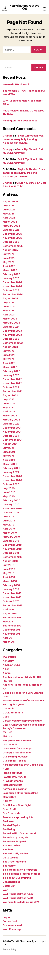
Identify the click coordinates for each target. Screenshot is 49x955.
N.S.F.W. (7, 801)
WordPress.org (12, 929)
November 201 (11, 633)
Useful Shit (9, 885)
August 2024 (10, 298)
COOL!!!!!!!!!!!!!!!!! (13, 712)
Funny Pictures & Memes (17, 740)
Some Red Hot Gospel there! (19, 833)
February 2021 (11, 468)
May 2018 (8, 573)
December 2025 (12, 233)
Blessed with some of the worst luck (24, 700)
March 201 (9, 641)
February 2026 (11, 225)
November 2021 (12, 431)
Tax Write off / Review (15, 853)
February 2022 (11, 419)
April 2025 (9, 266)
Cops (6, 716)
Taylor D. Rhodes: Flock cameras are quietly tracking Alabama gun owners (23, 139)
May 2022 (8, 407)
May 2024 (9, 310)
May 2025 (9, 262)
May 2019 (8, 524)
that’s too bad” (11, 857)
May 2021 (8, 456)
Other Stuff (9, 809)
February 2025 (11, 274)
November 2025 (12, 237)
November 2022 (12, 383)
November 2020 (12, 480)
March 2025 (10, 270)
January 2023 (11, 375)
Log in (6, 917)
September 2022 (13, 391)
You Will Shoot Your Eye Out (24, 7)
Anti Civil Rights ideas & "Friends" (22, 684)
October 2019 (11, 512)
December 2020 (12, 476)
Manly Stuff (9, 797)
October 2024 (11, 290)
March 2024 (10, 318)
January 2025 (11, 278)
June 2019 (9, 520)
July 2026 (9, 205)
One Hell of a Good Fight (17, 805)
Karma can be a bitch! (15, 789)
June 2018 (9, 569)
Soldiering (9, 829)
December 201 (11, 629)
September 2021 (12, 439)
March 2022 (10, 415)
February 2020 (11, 500)
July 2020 (9, 488)
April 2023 (9, 363)
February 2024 (11, 322)
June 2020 (9, 492)
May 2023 (9, 359)
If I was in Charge (13, 780)
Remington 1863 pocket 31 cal (20, 120)
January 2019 (11, 540)
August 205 (9, 613)
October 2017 (11, 601)
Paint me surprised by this (18, 817)
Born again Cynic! (13, 704)
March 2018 (10, 581)
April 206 (8, 609)
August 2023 (10, 346)
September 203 (12, 617)
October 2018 (11, 552)
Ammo (6, 673)
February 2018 (11, 585)
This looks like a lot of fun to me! (21, 873)
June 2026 (9, 209)
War (5, 889)
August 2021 (10, 443)
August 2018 (10, 561)
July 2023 (9, 351)
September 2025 (13, 246)
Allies (6, 669)
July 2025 (9, 254)
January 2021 (11, 472)
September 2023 (13, 342)
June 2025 (9, 258)
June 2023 (9, 355)
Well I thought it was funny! (18, 894)
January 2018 (11, 589)
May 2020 (9, 496)
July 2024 (9, 302)
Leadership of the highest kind (20, 793)
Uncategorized (11, 881)
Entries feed (10, 921)
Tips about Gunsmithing (17, 877)
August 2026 (10, 201)
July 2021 (8, 447)
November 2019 (12, 508)
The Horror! (9, 865)
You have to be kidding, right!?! (21, 902)
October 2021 (11, 435)
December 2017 (12, 593)
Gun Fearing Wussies (15, 756)
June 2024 (9, 306)
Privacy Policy (9, 949)
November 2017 (12, 597)
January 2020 (11, 504)
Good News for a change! (17, 748)
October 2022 (11, 387)
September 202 (12, 625)
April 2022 (9, 411)
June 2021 (9, 452)
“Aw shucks (9, 656)
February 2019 (11, 536)
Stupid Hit (8, 849)
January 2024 (11, 326)
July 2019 (8, 516)
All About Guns (11, 665)
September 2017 (12, 605)
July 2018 (8, 565)
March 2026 (10, 221)
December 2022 (12, 379)
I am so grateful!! (12, 772)
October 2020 (11, 484)
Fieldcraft (8, 736)
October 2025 (11, 241)
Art (4, 688)
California (8, 708)
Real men (8, 821)
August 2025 (10, 250)
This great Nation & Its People (20, 869)
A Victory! (8, 660)
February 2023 (11, 371)
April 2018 (9, 577)
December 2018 (12, 544)
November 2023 (12, 334)
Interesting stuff (12, 784)
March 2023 (10, 367)
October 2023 (11, 338)
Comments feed (12, 925)
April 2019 (9, 528)
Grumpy (7, 135)
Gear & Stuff (10, 744)
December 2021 (12, 427)
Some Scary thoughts (15, 837)
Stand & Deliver (12, 845)
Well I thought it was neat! (18, 898)
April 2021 (9, 460)
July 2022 (8, 399)
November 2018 (12, 548)
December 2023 (12, 330)
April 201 (8, 637)
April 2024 (9, 314)
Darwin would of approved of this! (22, 720)
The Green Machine (14, 861)
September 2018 (12, 557)
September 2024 (13, 294)
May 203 (8, 621)
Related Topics (11, 825)
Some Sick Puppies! (14, 841)
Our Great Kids (11, 813)
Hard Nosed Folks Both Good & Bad (23, 764)
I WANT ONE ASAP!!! (14, 776)
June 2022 (9, 403)
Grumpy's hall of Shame (17, 752)
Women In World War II (16, 84)
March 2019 (10, 532)
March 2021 (10, 464)
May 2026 (9, 213)
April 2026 (9, 217)
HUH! (6, 768)
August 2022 (10, 395)
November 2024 (12, 286)
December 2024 (12, 282)
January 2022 (11, 423)
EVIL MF (7, 732)
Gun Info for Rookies (14, 760)
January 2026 (11, 229)
